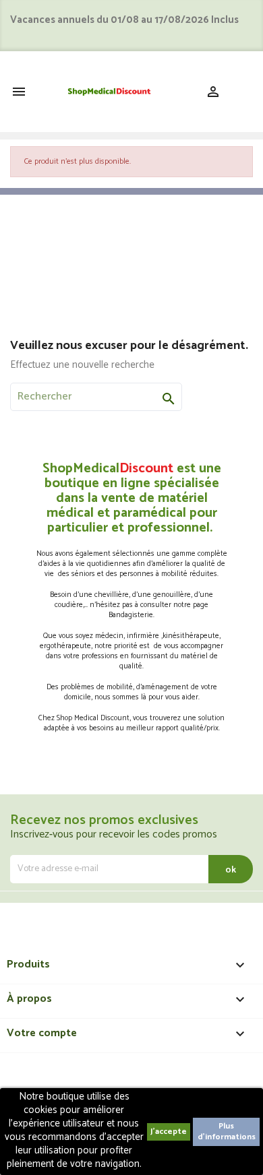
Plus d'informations (227, 1131)
